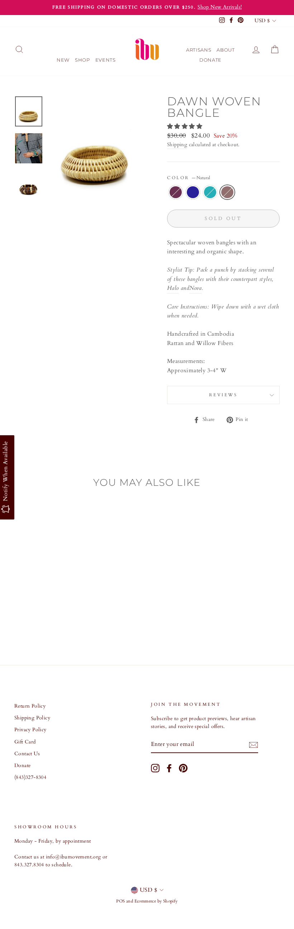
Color (188, 178)
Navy (193, 192)
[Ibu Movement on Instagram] (155, 768)
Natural (227, 192)
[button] (185, 126)
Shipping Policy (32, 718)
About (225, 50)
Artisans (198, 50)
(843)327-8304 (30, 777)
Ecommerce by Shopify (156, 901)
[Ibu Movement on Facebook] (169, 768)
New (63, 60)
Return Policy (30, 706)
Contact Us (27, 754)
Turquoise (210, 192)
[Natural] (52, 622)
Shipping (177, 145)
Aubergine (176, 192)
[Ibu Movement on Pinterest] (183, 768)
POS (120, 901)
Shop (82, 60)
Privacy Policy (30, 730)
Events (105, 60)
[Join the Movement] (253, 745)
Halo (173, 288)
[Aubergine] (23, 622)
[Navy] (32, 622)
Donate (210, 60)
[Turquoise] (42, 622)
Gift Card (25, 742)
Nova (195, 288)
